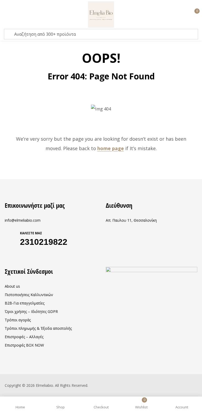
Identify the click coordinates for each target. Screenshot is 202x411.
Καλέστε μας (31, 233)
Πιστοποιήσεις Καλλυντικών (29, 294)
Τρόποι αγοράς (18, 319)
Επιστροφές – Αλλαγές (24, 336)
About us (12, 286)
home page (110, 148)
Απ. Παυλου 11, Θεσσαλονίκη (131, 220)
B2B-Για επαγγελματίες (24, 303)
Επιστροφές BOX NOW (24, 345)
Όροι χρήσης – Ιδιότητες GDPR (31, 311)
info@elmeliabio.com (23, 220)
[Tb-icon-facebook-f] (6, 254)
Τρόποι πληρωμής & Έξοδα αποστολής (38, 328)
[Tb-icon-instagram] (17, 254)
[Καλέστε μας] (10, 237)
